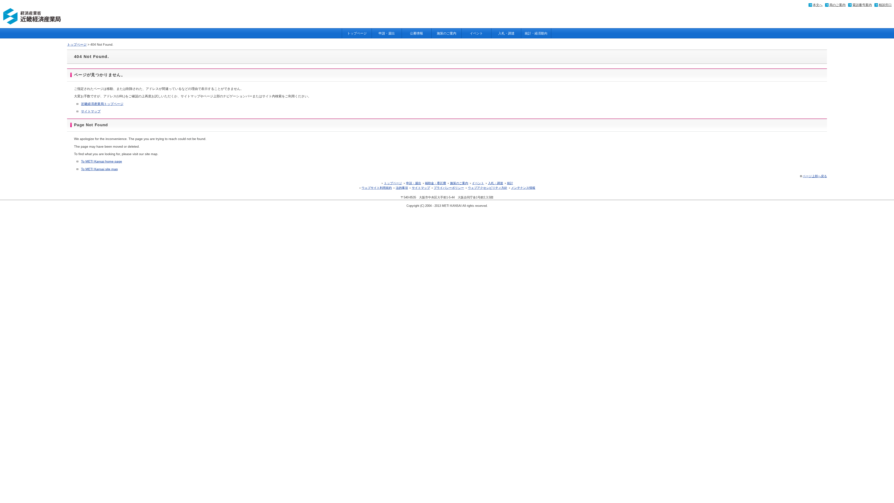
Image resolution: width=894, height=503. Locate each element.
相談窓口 (885, 5)
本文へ (818, 5)
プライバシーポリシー (449, 188)
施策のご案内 (446, 33)
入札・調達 (506, 33)
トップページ (357, 33)
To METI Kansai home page (101, 161)
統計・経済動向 (536, 33)
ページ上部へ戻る (815, 176)
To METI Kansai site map (99, 169)
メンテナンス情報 (523, 188)
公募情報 (416, 33)
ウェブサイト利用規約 (377, 188)
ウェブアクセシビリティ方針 (487, 188)
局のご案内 (837, 5)
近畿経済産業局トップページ (102, 104)
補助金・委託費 (435, 183)
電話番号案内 (862, 5)
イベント (476, 33)
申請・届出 (387, 33)
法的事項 (402, 188)
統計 (510, 183)
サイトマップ (91, 111)
